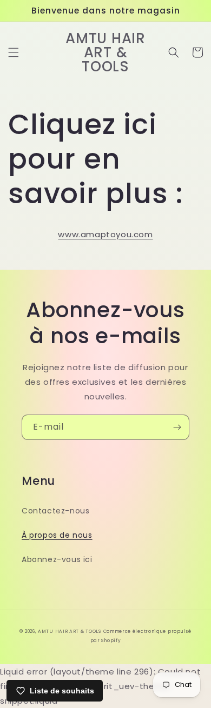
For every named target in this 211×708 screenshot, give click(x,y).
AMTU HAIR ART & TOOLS (69, 631)
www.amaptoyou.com (105, 234)
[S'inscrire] (177, 427)
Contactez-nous (55, 510)
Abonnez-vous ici (57, 559)
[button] (13, 52)
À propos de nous (57, 535)
